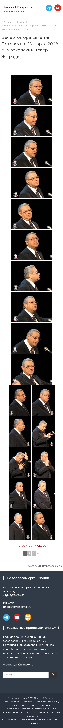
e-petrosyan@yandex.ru (18, 664)
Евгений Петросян (18, 7)
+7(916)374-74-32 (14, 595)
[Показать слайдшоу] (31, 545)
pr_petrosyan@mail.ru (17, 606)
